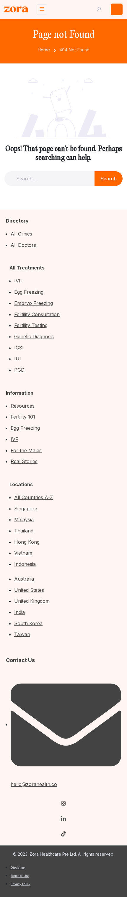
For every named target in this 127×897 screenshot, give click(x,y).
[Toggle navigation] (42, 9)
